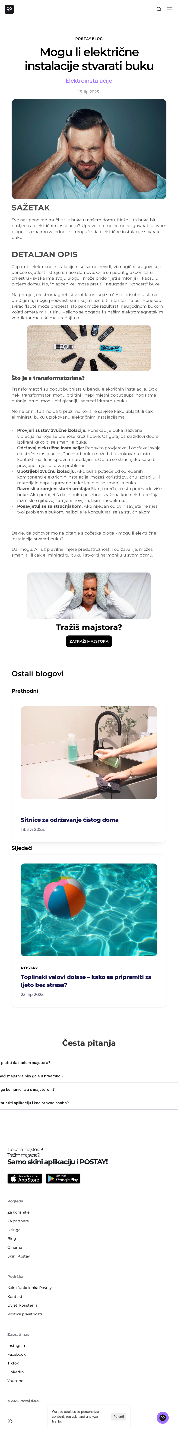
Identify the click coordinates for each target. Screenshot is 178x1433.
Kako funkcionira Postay (29, 1288)
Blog (11, 1238)
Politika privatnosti (24, 1314)
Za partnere (18, 1221)
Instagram (16, 1345)
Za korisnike (18, 1212)
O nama (14, 1247)
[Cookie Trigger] (10, 1421)
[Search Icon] (159, 9)
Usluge (14, 1230)
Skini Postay (18, 1256)
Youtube (15, 1381)
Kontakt (14, 1296)
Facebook (16, 1354)
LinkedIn (15, 1372)
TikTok (13, 1363)
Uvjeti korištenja (22, 1305)
